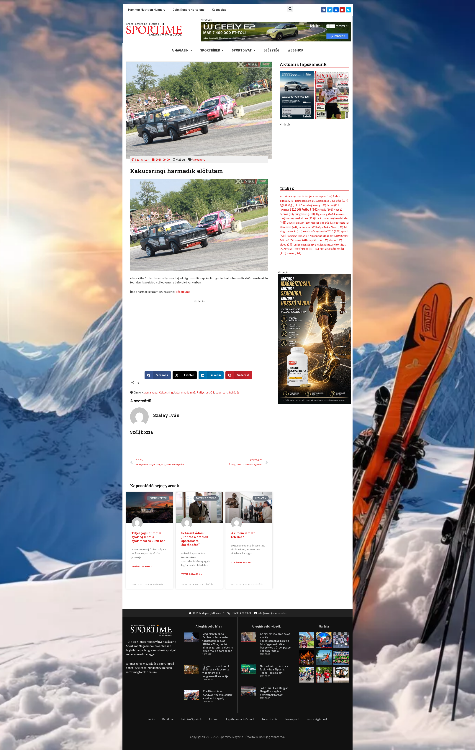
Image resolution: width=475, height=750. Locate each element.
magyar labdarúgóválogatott (330, 304)
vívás (292, 330)
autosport (323, 278)
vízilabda (307, 330)
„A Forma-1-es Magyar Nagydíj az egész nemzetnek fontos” (274, 691)
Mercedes (289, 309)
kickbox (307, 300)
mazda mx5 (188, 392)
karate (292, 300)
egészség (290, 287)
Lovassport (292, 719)
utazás (335, 322)
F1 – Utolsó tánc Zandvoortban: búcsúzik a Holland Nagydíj (217, 695)
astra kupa (151, 392)
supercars (222, 392)
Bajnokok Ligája (307, 282)
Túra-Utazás (269, 719)
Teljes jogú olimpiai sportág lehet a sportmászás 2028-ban (149, 537)
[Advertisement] (199, 329)
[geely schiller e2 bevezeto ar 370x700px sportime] (314, 191)
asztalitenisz (290, 278)
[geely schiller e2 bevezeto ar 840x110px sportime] (276, 31)
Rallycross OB (205, 392)
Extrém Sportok (191, 719)
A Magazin (180, 50)
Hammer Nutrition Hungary (146, 10)
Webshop (295, 50)
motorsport (308, 309)
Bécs (341, 282)
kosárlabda (324, 300)
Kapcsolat (219, 10)
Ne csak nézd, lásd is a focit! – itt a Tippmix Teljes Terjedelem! (274, 669)
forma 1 (290, 291)
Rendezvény (313, 313)
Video (286, 326)
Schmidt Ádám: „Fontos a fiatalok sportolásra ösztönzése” (194, 538)
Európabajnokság (313, 287)
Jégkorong (324, 296)
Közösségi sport (317, 719)
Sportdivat (242, 50)
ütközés (234, 392)
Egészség (271, 50)
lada (177, 392)
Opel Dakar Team (330, 309)
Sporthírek (210, 50)
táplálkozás (318, 322)
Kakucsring (166, 392)
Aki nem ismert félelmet (243, 535)
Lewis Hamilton (298, 304)
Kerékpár (168, 719)
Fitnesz (214, 719)
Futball (310, 291)
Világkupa (325, 326)
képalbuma (183, 291)
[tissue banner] (314, 420)
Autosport (198, 159)
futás (326, 291)
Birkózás (327, 282)
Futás (151, 719)
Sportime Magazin (300, 317)
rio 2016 (331, 313)
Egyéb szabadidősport (240, 719)
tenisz (301, 322)
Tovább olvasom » (142, 566)
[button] (290, 9)
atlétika (307, 278)
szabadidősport (327, 317)
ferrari (333, 287)
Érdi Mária (323, 330)
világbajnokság (305, 326)
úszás (294, 335)
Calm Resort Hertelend (188, 10)
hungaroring (305, 296)
